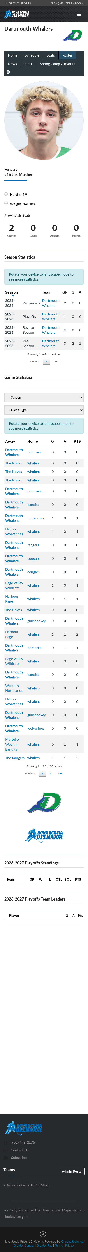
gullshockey (36, 620)
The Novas (13, 463)
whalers (33, 463)
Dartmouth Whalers (51, 303)
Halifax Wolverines (14, 531)
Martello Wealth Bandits (12, 744)
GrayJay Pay (44, 1245)
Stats (51, 55)
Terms (59, 1245)
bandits (33, 504)
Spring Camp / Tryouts (57, 63)
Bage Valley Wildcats (14, 585)
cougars (33, 558)
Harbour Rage (12, 599)
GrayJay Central (24, 1245)
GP (65, 292)
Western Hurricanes (14, 688)
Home (12, 55)
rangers (33, 544)
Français (57, 3)
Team (47, 292)
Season (11, 292)
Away (10, 441)
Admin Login (74, 3)
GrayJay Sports (19, 3)
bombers (34, 452)
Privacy (70, 1245)
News (12, 63)
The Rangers (15, 757)
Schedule (32, 55)
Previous (34, 361)
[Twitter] (43, 1234)
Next (56, 361)
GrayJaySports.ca (72, 1241)
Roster (67, 55)
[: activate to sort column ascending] (31, 292)
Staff (28, 63)
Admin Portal (72, 1171)
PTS (77, 441)
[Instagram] (8, 72)
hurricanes (35, 518)
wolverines (35, 728)
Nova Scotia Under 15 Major (28, 1185)
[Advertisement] (44, 971)
